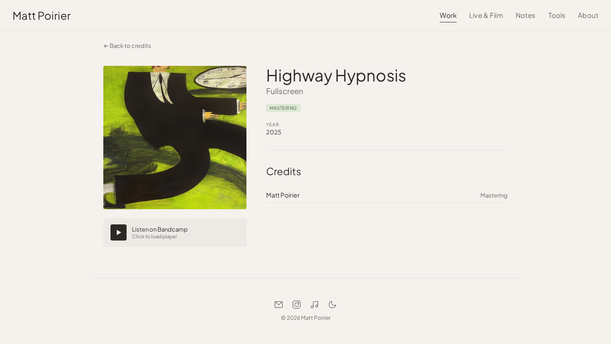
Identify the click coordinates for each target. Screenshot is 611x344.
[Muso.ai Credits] (314, 304)
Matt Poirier (42, 15)
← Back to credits (127, 45)
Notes (526, 15)
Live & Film (486, 15)
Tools (557, 15)
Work (448, 15)
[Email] (278, 304)
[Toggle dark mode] (332, 304)
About (588, 15)
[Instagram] (296, 304)
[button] (174, 232)
